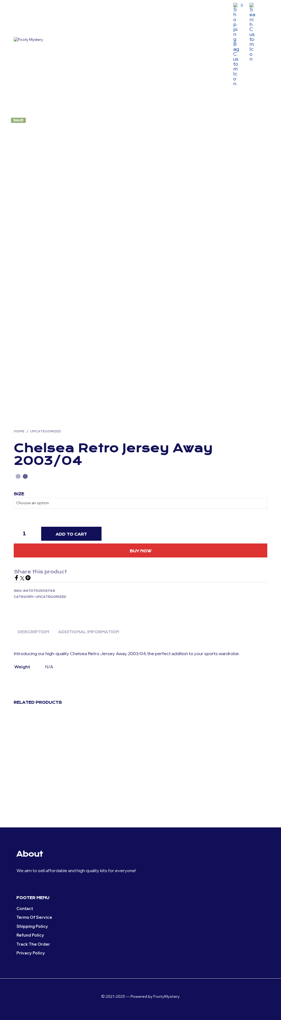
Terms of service (34, 917)
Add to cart (71, 534)
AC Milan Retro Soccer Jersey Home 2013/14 (99, 795)
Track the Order (33, 944)
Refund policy (30, 935)
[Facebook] (17, 579)
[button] (238, 5)
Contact (24, 908)
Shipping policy (32, 926)
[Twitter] (22, 579)
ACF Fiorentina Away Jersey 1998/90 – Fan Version (168, 795)
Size (19, 494)
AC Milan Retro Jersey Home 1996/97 (34, 795)
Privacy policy (30, 953)
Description (33, 632)
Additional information (88, 632)
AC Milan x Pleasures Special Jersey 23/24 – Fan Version (233, 797)
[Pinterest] (28, 579)
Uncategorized (45, 431)
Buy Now (140, 551)
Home (19, 431)
